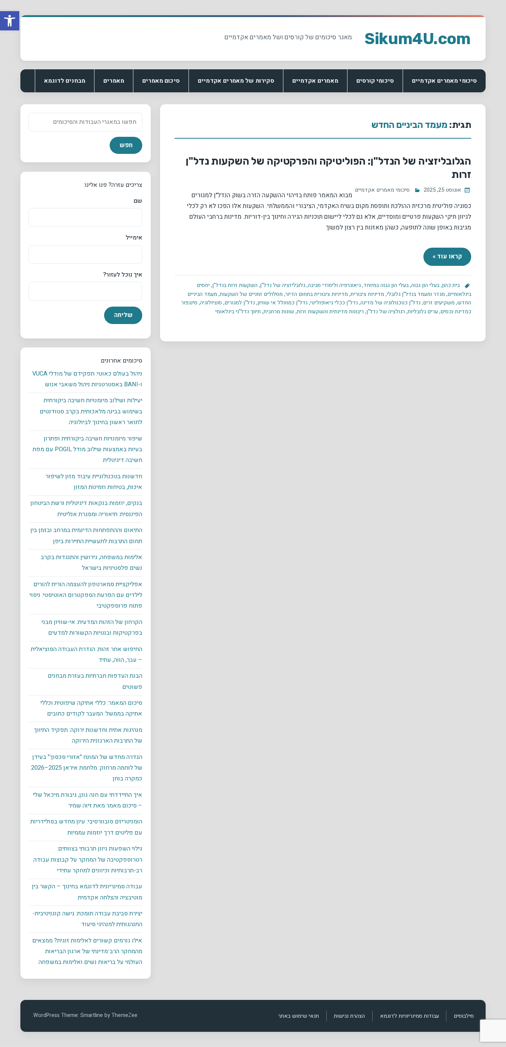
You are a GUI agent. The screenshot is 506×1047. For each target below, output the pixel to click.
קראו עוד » (447, 256)
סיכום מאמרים (161, 80)
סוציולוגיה (211, 303)
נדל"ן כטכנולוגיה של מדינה (390, 303)
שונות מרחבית (278, 312)
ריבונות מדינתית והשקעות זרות (330, 312)
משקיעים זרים (439, 303)
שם (138, 200)
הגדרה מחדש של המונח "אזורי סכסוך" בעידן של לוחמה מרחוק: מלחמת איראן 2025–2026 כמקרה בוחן (86, 768)
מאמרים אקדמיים (315, 80)
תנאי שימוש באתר (298, 1016)
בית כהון (451, 285)
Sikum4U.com (417, 38)
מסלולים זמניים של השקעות (251, 294)
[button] (9, 20)
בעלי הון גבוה (425, 285)
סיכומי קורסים (375, 80)
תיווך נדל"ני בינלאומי (238, 312)
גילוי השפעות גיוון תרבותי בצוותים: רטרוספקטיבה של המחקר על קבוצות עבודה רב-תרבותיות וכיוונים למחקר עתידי (87, 859)
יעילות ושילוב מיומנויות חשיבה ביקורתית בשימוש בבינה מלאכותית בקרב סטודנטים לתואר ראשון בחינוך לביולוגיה (91, 411)
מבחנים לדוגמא (64, 80)
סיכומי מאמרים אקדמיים (444, 80)
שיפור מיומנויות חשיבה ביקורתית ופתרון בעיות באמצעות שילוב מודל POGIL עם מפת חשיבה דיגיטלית (87, 449)
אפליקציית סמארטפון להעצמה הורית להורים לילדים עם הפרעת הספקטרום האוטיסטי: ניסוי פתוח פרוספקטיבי (86, 595)
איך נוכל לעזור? (122, 274)
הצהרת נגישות (349, 1016)
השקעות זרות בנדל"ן (234, 285)
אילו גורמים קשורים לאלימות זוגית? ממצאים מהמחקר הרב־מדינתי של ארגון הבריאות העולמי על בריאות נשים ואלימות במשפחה (87, 951)
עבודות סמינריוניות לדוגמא (409, 1016)
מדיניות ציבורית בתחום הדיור (316, 294)
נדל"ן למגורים (239, 303)
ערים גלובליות (422, 312)
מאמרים (113, 80)
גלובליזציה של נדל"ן (282, 285)
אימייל (134, 237)
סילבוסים (464, 1016)
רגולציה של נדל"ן (385, 312)
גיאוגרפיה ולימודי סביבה (334, 285)
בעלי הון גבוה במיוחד (386, 285)
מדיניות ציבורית (367, 294)
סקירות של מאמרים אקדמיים (236, 80)
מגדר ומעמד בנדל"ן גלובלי (416, 294)
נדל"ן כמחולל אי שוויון (282, 303)
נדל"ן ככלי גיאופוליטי (334, 303)
